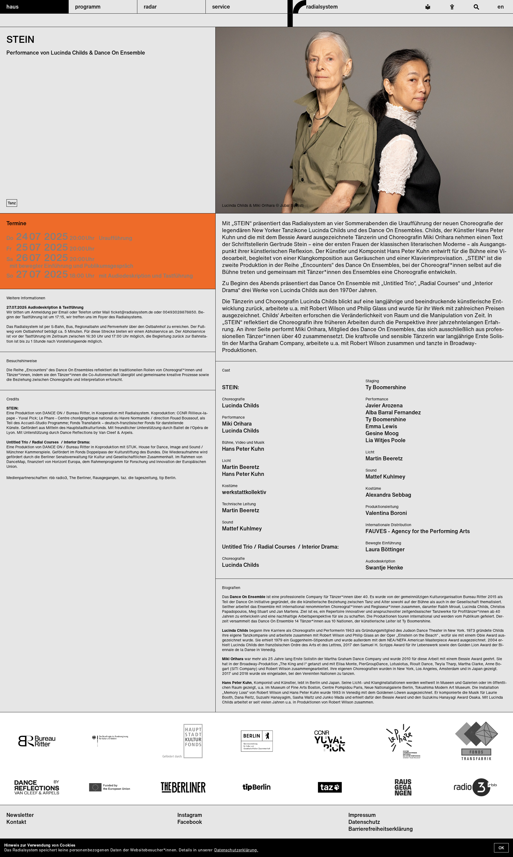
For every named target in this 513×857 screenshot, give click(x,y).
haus (12, 6)
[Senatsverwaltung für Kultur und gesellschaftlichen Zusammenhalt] (256, 741)
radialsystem (322, 6)
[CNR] (330, 741)
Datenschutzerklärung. (236, 850)
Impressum (362, 815)
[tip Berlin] (256, 787)
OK (501, 848)
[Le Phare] (403, 741)
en (501, 6)
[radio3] (476, 787)
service (221, 6)
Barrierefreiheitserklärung (380, 829)
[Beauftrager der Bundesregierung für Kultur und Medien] (110, 741)
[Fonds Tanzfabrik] (476, 741)
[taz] (330, 787)
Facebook (189, 822)
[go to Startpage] (296, 25)
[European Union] (110, 787)
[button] (34, 6)
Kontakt (16, 822)
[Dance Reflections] (36, 787)
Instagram (189, 815)
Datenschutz (364, 822)
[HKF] (183, 741)
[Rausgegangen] (403, 787)
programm (87, 6)
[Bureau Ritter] (36, 741)
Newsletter (20, 815)
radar (150, 6)
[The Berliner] (183, 787)
